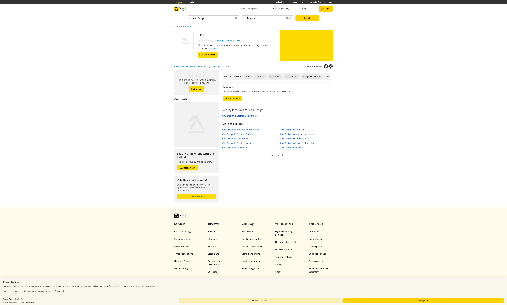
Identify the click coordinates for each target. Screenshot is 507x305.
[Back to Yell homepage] (180, 9)
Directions (213, 48)
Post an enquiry (182, 239)
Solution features (283, 256)
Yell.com (178, 2)
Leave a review (181, 246)
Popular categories (248, 8)
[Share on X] (330, 66)
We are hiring (181, 268)
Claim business (196, 196)
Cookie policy (315, 246)
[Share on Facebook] (326, 66)
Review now (196, 89)
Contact (279, 264)
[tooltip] (290, 18)
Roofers (212, 246)
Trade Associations (183, 253)
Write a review (234, 40)
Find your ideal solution (286, 242)
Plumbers (212, 239)
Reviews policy (316, 261)
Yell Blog (248, 224)
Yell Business (191, 2)
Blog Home (247, 231)
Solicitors (212, 271)
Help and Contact (182, 261)
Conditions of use (317, 253)
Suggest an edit (187, 167)
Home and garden (250, 268)
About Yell (314, 231)
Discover (214, 224)
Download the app (281, 2)
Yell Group (316, 224)
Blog (304, 8)
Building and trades (251, 239)
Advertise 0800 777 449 (321, 2)
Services (179, 224)
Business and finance (252, 246)
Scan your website (284, 249)
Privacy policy (315, 239)
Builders (212, 231)
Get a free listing (299, 2)
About (278, 271)
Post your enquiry (281, 8)
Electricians (213, 253)
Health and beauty (251, 261)
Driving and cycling (251, 253)
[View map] (196, 124)
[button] (236, 18)
